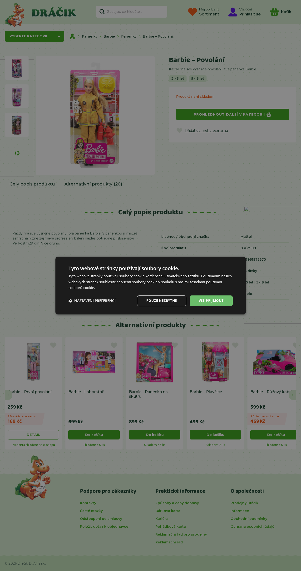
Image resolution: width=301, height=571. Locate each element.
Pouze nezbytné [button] (161, 300)
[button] (92, 301)
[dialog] (150, 285)
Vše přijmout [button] (211, 300)
